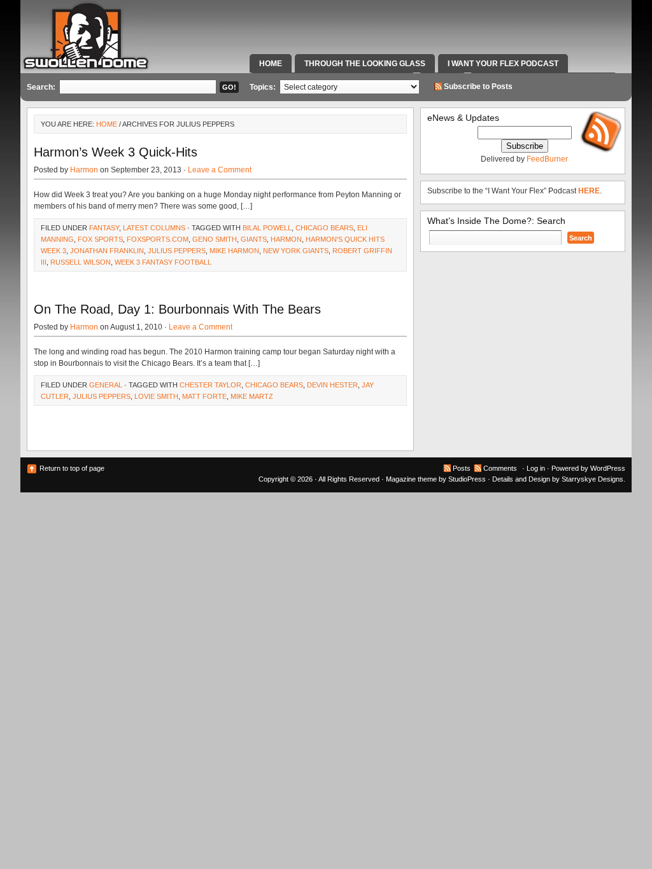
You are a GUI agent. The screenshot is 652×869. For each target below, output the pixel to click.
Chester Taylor (210, 385)
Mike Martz (251, 396)
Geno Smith (214, 239)
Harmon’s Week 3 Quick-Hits (115, 152)
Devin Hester (332, 385)
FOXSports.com (157, 239)
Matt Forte (204, 396)
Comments (500, 468)
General (105, 385)
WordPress (607, 468)
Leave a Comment (220, 169)
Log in (536, 468)
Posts (462, 468)
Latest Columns (154, 228)
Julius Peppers (177, 250)
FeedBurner (547, 159)
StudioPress (467, 479)
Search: (41, 87)
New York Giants (296, 250)
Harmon (84, 169)
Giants (254, 239)
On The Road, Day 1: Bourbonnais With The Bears (177, 309)
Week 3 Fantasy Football (163, 262)
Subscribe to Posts (478, 86)
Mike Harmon (234, 250)
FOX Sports (100, 239)
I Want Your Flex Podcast (503, 63)
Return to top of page (71, 468)
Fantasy (104, 228)
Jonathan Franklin (107, 250)
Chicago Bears (324, 228)
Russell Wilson (80, 262)
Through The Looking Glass (364, 63)
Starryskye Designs (592, 479)
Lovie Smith (156, 396)
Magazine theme (411, 479)
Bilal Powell (267, 228)
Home (270, 63)
